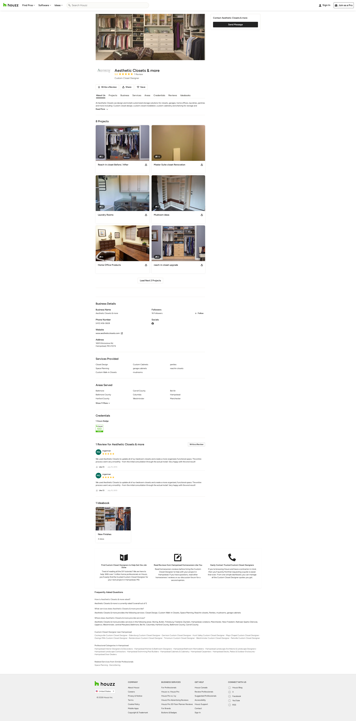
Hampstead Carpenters (201, 651)
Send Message (235, 24)
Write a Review (196, 444)
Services (136, 95)
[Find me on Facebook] (153, 323)
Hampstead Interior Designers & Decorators (114, 649)
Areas (147, 95)
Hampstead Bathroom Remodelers (188, 649)
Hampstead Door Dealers (106, 654)
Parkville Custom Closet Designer (245, 638)
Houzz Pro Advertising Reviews (174, 700)
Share (128, 87)
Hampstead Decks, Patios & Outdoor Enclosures (234, 651)
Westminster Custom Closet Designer (212, 638)
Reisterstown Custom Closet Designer (146, 638)
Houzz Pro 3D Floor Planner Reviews (177, 704)
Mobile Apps (133, 708)
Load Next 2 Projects (150, 280)
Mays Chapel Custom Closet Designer (242, 635)
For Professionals (168, 687)
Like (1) (101, 467)
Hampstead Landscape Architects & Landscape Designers (230, 649)
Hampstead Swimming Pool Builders (143, 651)
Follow (200, 313)
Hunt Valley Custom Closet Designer (209, 635)
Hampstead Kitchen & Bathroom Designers (153, 649)
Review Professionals (204, 692)
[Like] (97, 467)
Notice (139, 696)
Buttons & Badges (169, 712)
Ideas (57, 5)
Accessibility (200, 700)
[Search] (69, 5)
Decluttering (114, 665)
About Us (100, 95)
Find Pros (27, 5)
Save (142, 87)
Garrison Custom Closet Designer (176, 635)
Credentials (159, 95)
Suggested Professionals (205, 696)
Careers (131, 692)
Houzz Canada (201, 687)
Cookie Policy (134, 704)
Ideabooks (185, 95)
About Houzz (133, 687)
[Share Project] (146, 165)
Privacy (131, 696)
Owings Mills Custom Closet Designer (111, 638)
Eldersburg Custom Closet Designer (144, 635)
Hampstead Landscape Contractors (110, 651)
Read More (100, 109)
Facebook (236, 696)
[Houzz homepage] (10, 5)
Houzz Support (201, 704)
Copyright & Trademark (138, 712)
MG (98, 452)
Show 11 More (102, 403)
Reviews (172, 95)
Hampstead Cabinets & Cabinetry (174, 651)
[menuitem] (29, 5)
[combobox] (108, 5)
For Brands (166, 708)
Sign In (198, 712)
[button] (150, 426)
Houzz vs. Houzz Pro (170, 692)
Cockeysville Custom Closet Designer (111, 635)
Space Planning (101, 665)
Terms (131, 700)
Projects (113, 95)
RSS (234, 705)
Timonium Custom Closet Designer (179, 638)
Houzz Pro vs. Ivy (168, 696)
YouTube (236, 700)
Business (124, 95)
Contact (198, 708)
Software (43, 5)
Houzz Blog (237, 687)
